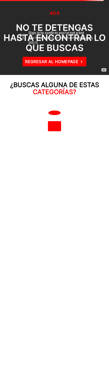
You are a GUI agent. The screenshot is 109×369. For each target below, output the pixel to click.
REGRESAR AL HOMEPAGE (51, 61)
